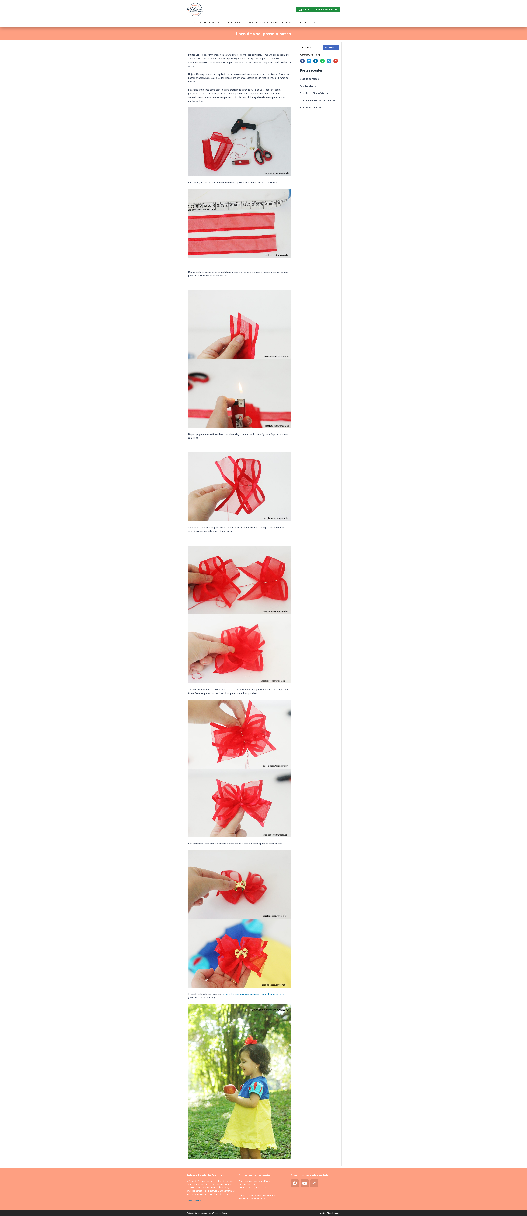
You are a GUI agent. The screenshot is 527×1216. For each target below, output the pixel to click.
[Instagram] (314, 1183)
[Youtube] (305, 1183)
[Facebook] (295, 1183)
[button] (302, 61)
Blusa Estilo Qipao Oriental (314, 93)
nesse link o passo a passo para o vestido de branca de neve (253, 993)
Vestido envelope (309, 78)
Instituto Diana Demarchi (330, 1213)
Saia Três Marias (308, 86)
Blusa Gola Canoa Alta (311, 107)
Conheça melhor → (195, 1200)
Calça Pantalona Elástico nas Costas (319, 100)
